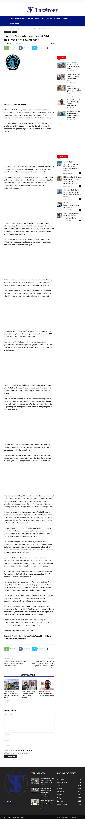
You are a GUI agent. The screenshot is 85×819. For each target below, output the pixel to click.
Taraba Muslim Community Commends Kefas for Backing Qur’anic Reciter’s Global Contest (71, 166)
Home (22, 1)
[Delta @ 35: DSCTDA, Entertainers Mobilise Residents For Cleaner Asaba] (11, 684)
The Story (8, 43)
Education (57, 19)
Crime (37, 19)
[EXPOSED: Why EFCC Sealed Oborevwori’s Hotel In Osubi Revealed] (35, 790)
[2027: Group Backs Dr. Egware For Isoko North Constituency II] (59, 204)
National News (20, 19)
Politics (30, 19)
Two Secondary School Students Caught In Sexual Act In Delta (71, 216)
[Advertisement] (29, 87)
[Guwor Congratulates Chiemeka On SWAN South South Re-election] (29, 684)
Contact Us (36, 1)
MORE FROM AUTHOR (28, 675)
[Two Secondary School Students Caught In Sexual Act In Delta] (59, 215)
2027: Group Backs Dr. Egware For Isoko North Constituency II (71, 205)
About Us (28, 1)
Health (43, 19)
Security (14, 32)
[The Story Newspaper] (42, 9)
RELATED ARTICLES (11, 675)
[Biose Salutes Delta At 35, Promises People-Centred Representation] (46, 684)
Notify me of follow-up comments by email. (20, 750)
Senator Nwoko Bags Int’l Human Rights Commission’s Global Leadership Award (15, 663)
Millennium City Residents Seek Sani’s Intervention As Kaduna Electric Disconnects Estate (74, 90)
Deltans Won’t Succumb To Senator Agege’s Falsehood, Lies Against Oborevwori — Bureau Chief (43, 664)
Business (49, 19)
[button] (78, 19)
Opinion (65, 19)
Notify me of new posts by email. (17, 753)
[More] (47, 48)
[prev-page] (5, 701)
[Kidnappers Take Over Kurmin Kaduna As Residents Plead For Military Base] (61, 113)
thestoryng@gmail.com (12, 803)
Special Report (14, 23)
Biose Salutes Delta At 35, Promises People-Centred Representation (46, 693)
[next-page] (8, 701)
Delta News (13, 29)
